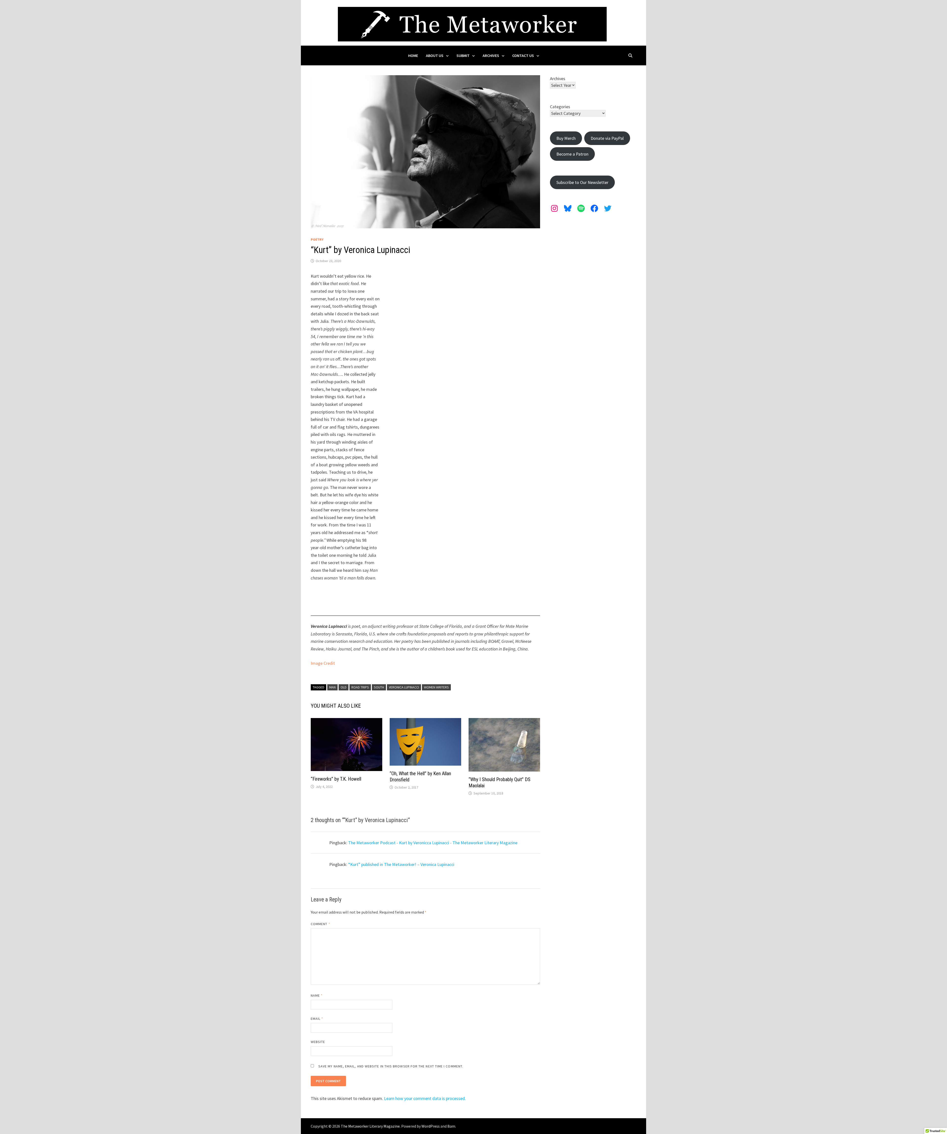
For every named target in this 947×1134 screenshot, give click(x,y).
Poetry (317, 239)
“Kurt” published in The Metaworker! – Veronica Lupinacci (401, 864)
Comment (320, 924)
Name (317, 995)
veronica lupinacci (404, 687)
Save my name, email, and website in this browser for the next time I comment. (390, 1066)
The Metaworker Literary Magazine (370, 1126)
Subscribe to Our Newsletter (582, 182)
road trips (360, 687)
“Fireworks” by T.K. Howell (336, 779)
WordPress (430, 1126)
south (379, 687)
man (332, 687)
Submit (463, 55)
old (343, 687)
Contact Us (523, 55)
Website (318, 1042)
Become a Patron (572, 154)
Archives (491, 55)
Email (317, 1018)
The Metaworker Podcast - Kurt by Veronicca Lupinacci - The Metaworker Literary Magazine (432, 843)
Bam (451, 1126)
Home (413, 55)
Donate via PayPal (607, 138)
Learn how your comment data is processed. (425, 1098)
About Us (434, 55)
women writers (436, 687)
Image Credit (323, 663)
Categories (560, 106)
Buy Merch (566, 138)
